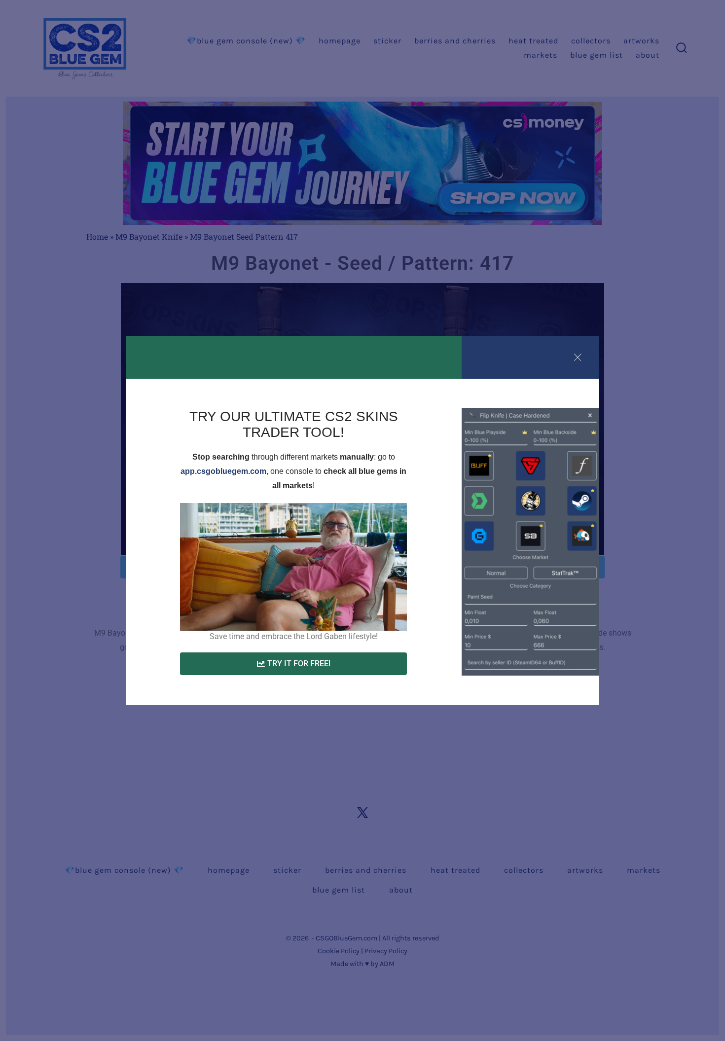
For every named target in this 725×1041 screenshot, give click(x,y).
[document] (362, 520)
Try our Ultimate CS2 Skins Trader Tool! (293, 424)
